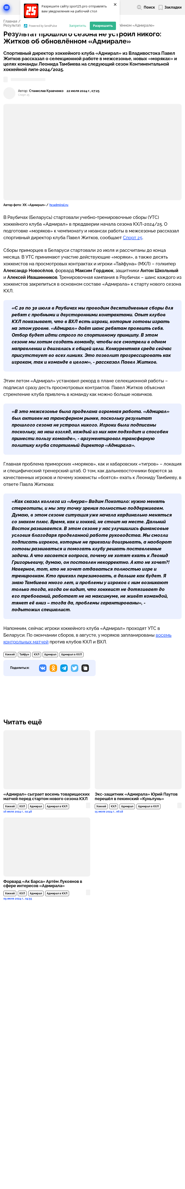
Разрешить (103, 25)
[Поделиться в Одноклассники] (53, 668)
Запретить (77, 25)
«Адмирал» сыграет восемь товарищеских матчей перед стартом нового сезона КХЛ (46, 796)
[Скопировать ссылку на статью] (85, 668)
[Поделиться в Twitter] (74, 668)
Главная (10, 21)
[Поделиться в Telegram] (64, 668)
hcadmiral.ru (58, 205)
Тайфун (24, 654)
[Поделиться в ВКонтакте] (42, 668)
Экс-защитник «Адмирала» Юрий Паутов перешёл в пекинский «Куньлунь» (136, 796)
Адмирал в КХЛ (71, 654)
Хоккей (10, 654)
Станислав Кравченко (46, 91)
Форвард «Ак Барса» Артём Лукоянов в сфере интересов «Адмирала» (42, 883)
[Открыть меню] (6, 7)
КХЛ (36, 654)
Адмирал (50, 654)
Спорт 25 (132, 237)
